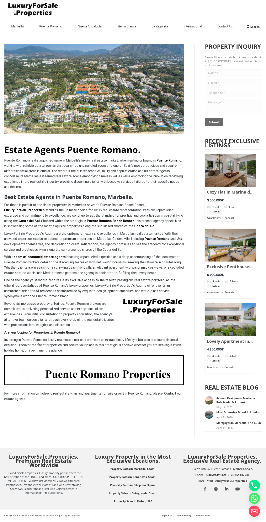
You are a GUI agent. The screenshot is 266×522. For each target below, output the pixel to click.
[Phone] (254, 485)
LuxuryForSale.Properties (24, 210)
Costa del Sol (29, 221)
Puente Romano (168, 160)
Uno (179, 239)
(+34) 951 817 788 (238, 475)
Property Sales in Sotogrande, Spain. (133, 493)
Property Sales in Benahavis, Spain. (132, 477)
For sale (229, 218)
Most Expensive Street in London (238, 412)
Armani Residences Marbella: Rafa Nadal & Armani (236, 400)
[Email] (254, 511)
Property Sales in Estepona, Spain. (133, 485)
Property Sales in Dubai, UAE (133, 501)
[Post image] (209, 400)
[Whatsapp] (254, 498)
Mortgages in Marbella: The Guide (239, 423)
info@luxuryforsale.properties (226, 481)
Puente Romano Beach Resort (110, 221)
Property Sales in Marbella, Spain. (132, 469)
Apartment (213, 218)
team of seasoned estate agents (40, 257)
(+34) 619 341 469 (215, 475)
